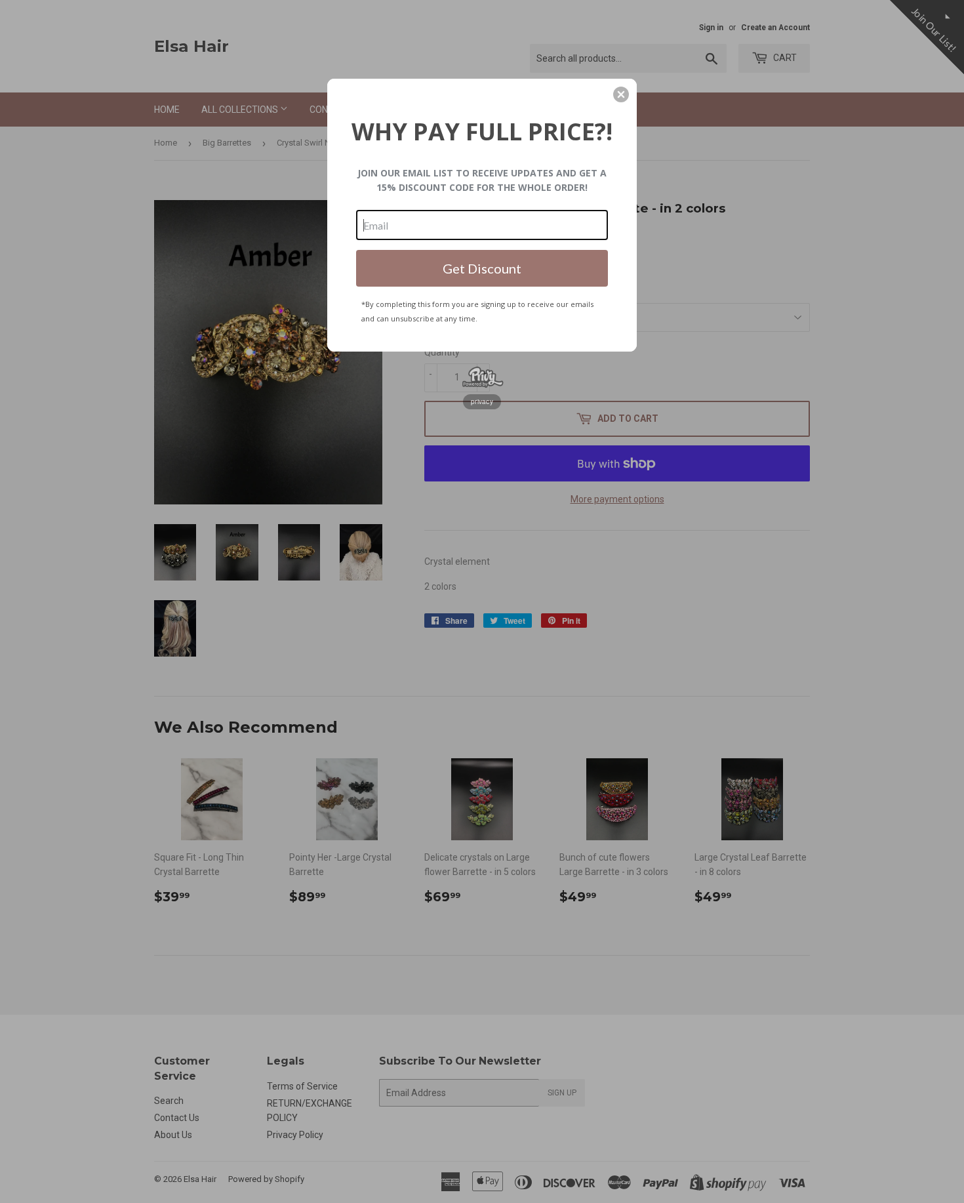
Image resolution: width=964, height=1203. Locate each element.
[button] (621, 94)
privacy (482, 401)
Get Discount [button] (482, 268)
